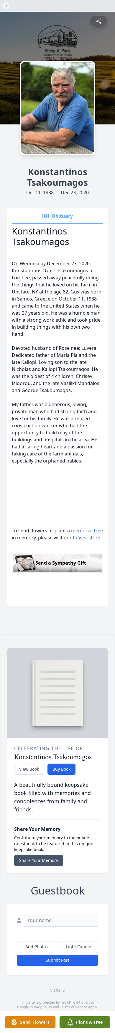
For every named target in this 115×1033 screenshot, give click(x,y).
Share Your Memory (38, 860)
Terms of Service (73, 1007)
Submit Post (57, 960)
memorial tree (87, 530)
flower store (86, 537)
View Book (29, 769)
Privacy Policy (41, 1007)
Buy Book (61, 769)
